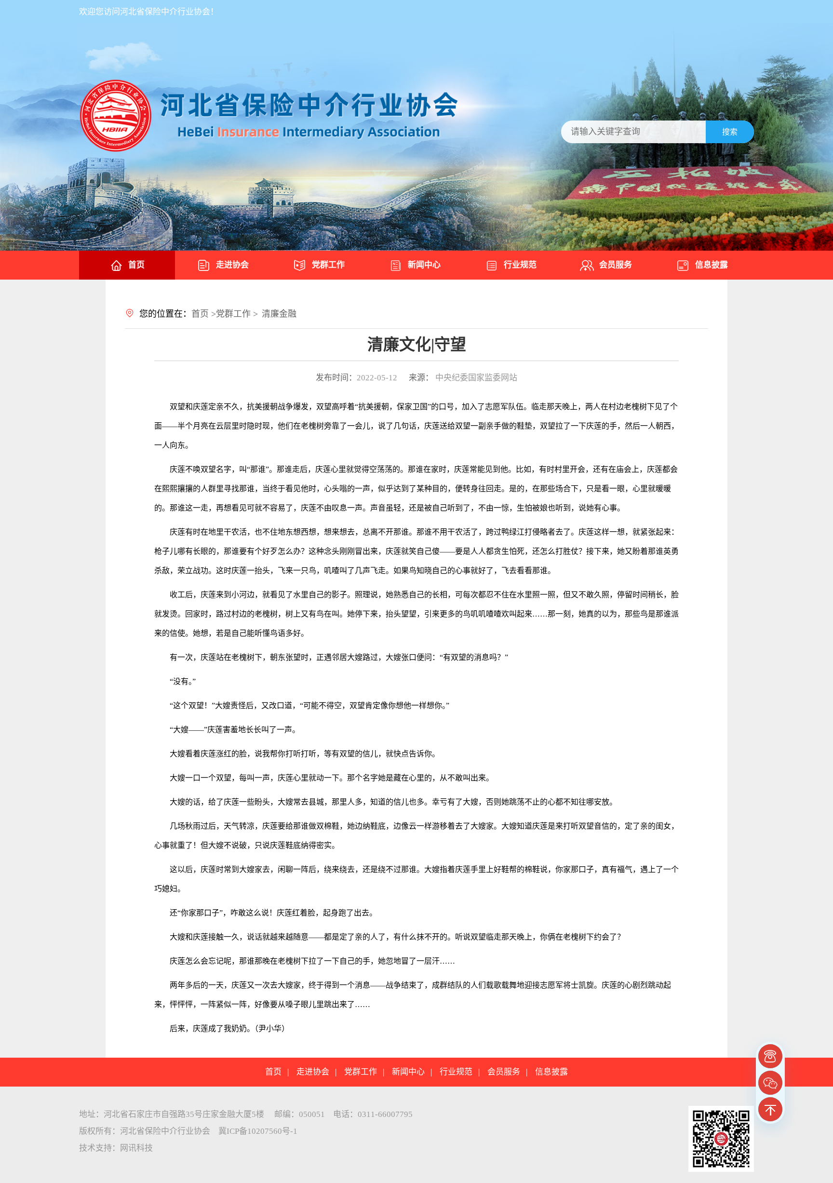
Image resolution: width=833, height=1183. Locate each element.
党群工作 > (237, 314)
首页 (136, 264)
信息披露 (711, 264)
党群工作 (328, 264)
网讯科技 (136, 1148)
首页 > (203, 314)
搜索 (730, 132)
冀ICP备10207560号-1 (257, 1131)
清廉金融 (279, 314)
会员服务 (615, 264)
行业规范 (520, 264)
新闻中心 (424, 264)
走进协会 (232, 264)
